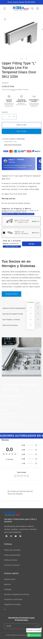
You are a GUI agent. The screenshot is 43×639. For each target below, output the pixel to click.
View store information (13, 145)
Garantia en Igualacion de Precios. (16, 594)
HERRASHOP (14, 635)
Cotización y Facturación (13, 599)
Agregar (32, 244)
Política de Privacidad (12, 550)
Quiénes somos (9, 579)
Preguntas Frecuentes (12, 604)
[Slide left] (16, 59)
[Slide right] (26, 59)
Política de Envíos (10, 560)
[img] (9, 454)
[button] (4, 8)
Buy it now (21, 131)
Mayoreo (7, 584)
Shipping (13, 89)
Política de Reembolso (12, 555)
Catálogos (7, 589)
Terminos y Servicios (12, 565)
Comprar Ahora (11, 294)
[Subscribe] (36, 626)
